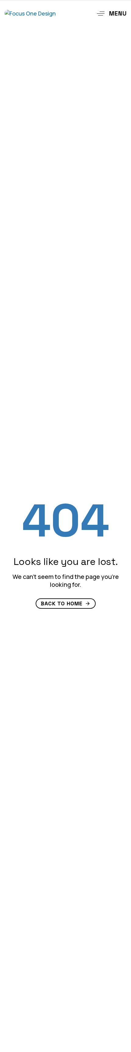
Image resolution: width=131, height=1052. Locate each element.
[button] (109, 13)
